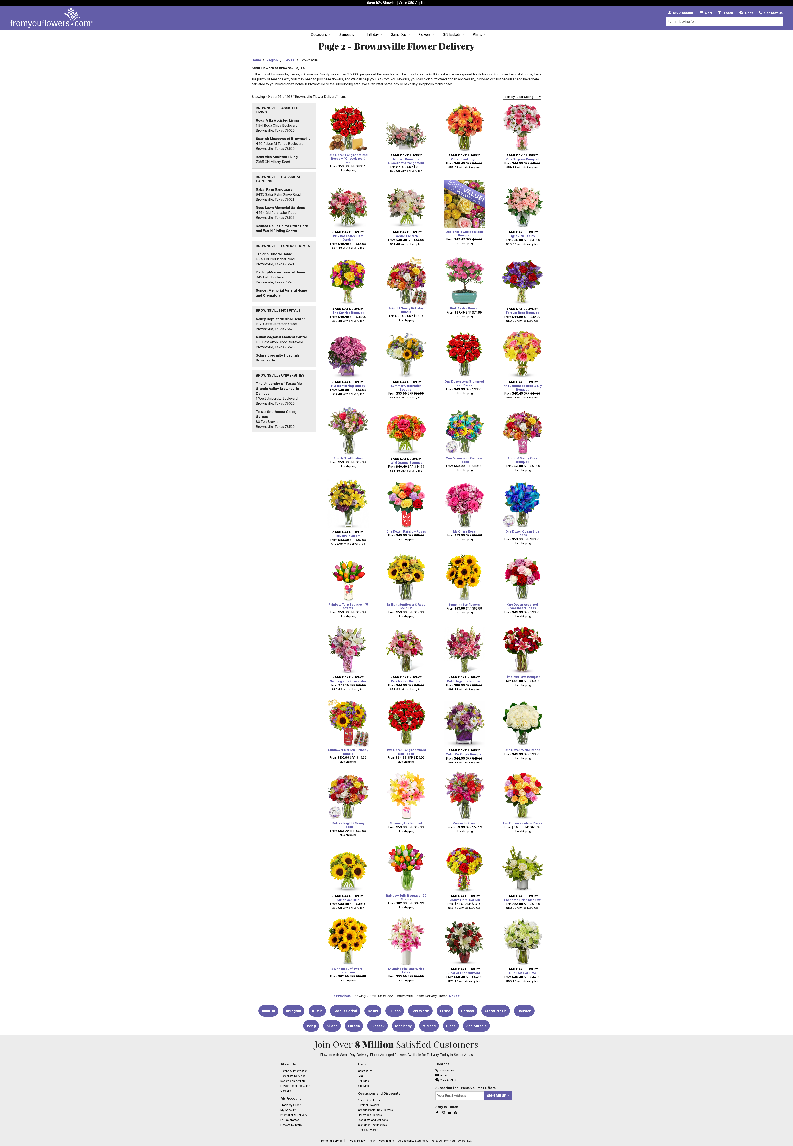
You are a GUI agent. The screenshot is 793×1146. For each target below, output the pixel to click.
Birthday (372, 34)
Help (362, 1064)
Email (443, 1075)
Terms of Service (332, 1140)
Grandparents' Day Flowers (375, 1110)
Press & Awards (368, 1129)
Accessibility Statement (413, 1140)
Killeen (331, 1026)
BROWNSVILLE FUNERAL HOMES (283, 246)
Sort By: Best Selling (518, 97)
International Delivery (293, 1114)
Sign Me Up (496, 1096)
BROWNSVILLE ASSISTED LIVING (277, 110)
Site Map (363, 1085)
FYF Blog (363, 1080)
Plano (451, 1026)
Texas (289, 60)
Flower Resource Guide (295, 1085)
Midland (429, 1026)
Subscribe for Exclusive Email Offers (465, 1088)
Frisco (445, 1011)
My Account (291, 1098)
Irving (311, 1026)
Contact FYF (365, 1070)
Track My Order (290, 1105)
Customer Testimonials (372, 1124)
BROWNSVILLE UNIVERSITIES (280, 375)
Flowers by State (291, 1124)
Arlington (293, 1011)
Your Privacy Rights (381, 1140)
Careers (285, 1090)
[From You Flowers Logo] (51, 18)
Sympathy (346, 34)
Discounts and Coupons (373, 1119)
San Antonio (476, 1026)
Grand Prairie (496, 1011)
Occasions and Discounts (379, 1093)
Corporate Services (292, 1075)
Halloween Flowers (370, 1114)
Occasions (319, 34)
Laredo (354, 1026)
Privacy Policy (356, 1140)
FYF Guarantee (289, 1119)
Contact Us (447, 1070)
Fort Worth (420, 1011)
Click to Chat (448, 1080)
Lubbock (377, 1026)
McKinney (403, 1026)
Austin (317, 1011)
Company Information (293, 1070)
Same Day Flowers (370, 1100)
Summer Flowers (368, 1105)
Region (272, 60)
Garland (467, 1011)
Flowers (425, 34)
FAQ (360, 1075)
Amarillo (268, 1011)
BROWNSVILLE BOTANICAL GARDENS (278, 179)
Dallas (373, 1011)
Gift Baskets (452, 34)
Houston (524, 1011)
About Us (288, 1064)
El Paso (395, 1011)
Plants (477, 34)
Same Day (399, 34)
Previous (343, 996)
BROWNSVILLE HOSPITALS (278, 310)
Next (453, 996)
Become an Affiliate (293, 1080)
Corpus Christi (345, 1011)
